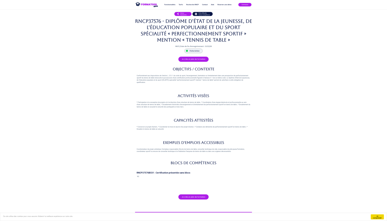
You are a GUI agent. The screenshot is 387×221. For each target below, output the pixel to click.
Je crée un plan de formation (193, 59)
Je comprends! (377, 217)
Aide (212, 4)
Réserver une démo (224, 4)
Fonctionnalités (169, 4)
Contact (205, 4)
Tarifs (181, 4)
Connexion (245, 4)
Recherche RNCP (192, 4)
